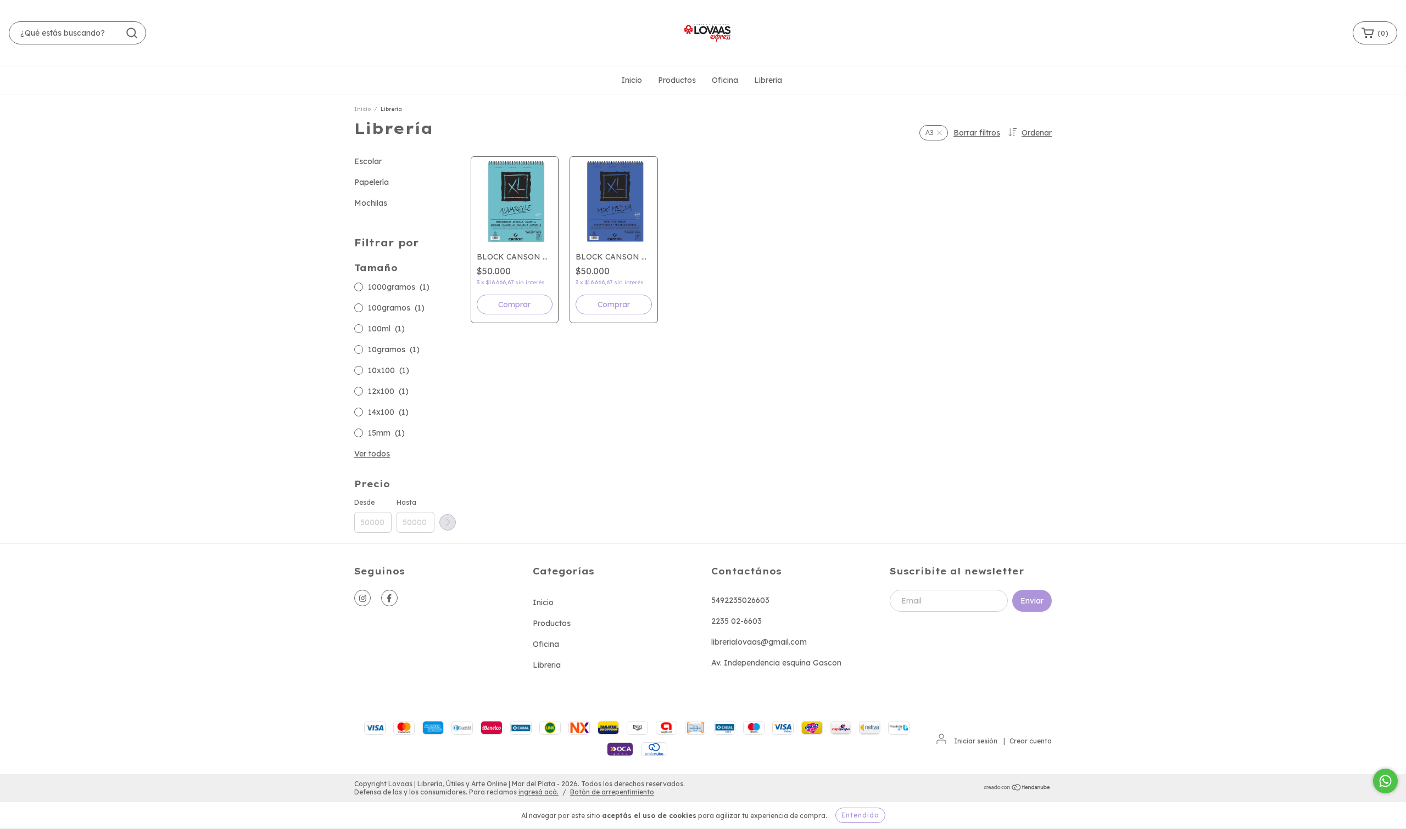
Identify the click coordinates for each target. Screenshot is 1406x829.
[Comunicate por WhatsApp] (1385, 781)
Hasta (406, 502)
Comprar (514, 304)
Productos (677, 80)
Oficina (725, 80)
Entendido (860, 815)
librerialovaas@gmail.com (759, 642)
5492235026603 (740, 600)
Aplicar (447, 522)
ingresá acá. (538, 792)
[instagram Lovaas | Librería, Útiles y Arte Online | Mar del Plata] (362, 598)
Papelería (371, 182)
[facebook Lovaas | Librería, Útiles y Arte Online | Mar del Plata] (389, 598)
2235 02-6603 (736, 621)
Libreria (768, 80)
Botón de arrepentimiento (612, 792)
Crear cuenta (1030, 741)
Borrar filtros (976, 133)
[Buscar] (132, 33)
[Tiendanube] (1017, 788)
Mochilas (370, 203)
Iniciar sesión (975, 741)
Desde (364, 502)
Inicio (631, 80)
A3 (929, 133)
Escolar (368, 161)
